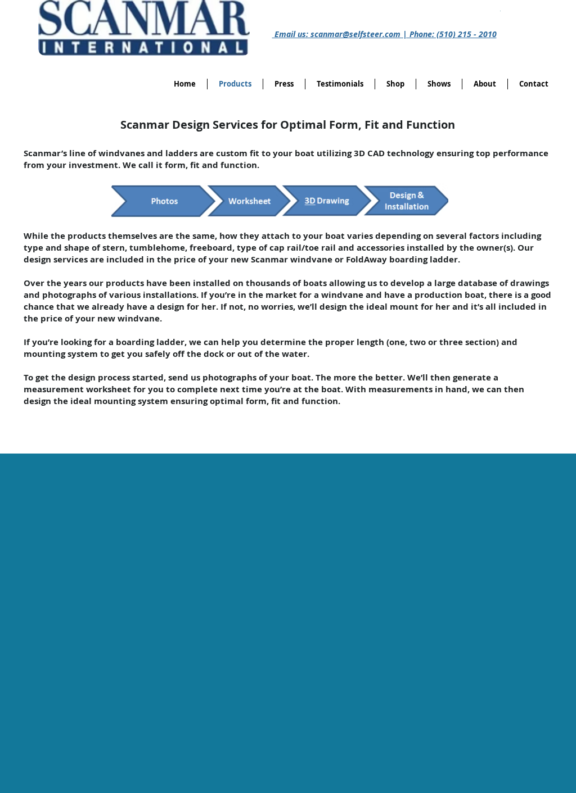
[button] (395, 84)
